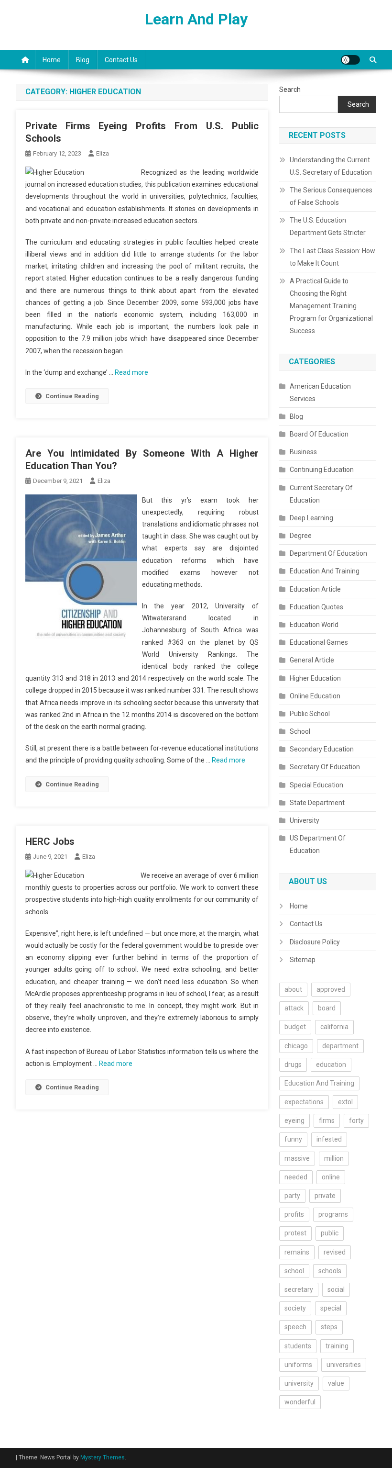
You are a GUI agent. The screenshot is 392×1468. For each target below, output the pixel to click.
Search (290, 89)
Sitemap (303, 960)
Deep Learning (311, 518)
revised (335, 1252)
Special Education (316, 785)
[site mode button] (350, 60)
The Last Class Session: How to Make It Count (332, 257)
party (292, 1195)
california (334, 1027)
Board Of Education (319, 434)
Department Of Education (328, 553)
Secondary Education (322, 749)
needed (295, 1177)
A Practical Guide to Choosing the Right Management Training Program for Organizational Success (331, 306)
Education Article (315, 589)
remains (296, 1252)
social (336, 1289)
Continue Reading (72, 396)
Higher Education (315, 678)
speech (295, 1327)
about (293, 989)
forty (356, 1120)
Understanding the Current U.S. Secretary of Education (331, 166)
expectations (304, 1102)
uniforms (298, 1364)
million (334, 1158)
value (336, 1383)
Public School (310, 713)
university (299, 1383)
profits (294, 1214)
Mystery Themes (102, 1457)
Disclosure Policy (315, 942)
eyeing (294, 1120)
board (327, 1008)
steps (329, 1327)
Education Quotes (316, 607)
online (331, 1177)
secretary (298, 1289)
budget (295, 1027)
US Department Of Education (318, 844)
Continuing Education (322, 469)
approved (330, 989)
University (304, 820)
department (340, 1046)
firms (327, 1120)
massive (297, 1158)
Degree (301, 535)
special (330, 1308)
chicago (296, 1046)
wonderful (300, 1402)
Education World (314, 624)
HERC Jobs (50, 841)
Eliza (102, 153)
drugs (293, 1064)
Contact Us (121, 60)
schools (329, 1271)
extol (345, 1102)
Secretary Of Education (325, 767)
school (294, 1271)
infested (329, 1139)
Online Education (315, 696)
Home (52, 60)
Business (303, 452)
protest (295, 1233)
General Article (312, 660)
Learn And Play (196, 19)
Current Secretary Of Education (321, 494)
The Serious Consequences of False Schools (331, 196)
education (331, 1064)
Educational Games (319, 642)
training (337, 1346)
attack (294, 1008)
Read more (131, 372)
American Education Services (320, 392)
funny (293, 1139)
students (297, 1346)
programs (333, 1214)
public (329, 1233)
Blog (82, 60)
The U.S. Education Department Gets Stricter (328, 226)
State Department (317, 803)
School (300, 731)
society (295, 1308)
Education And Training (324, 571)
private (325, 1195)
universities (344, 1364)
